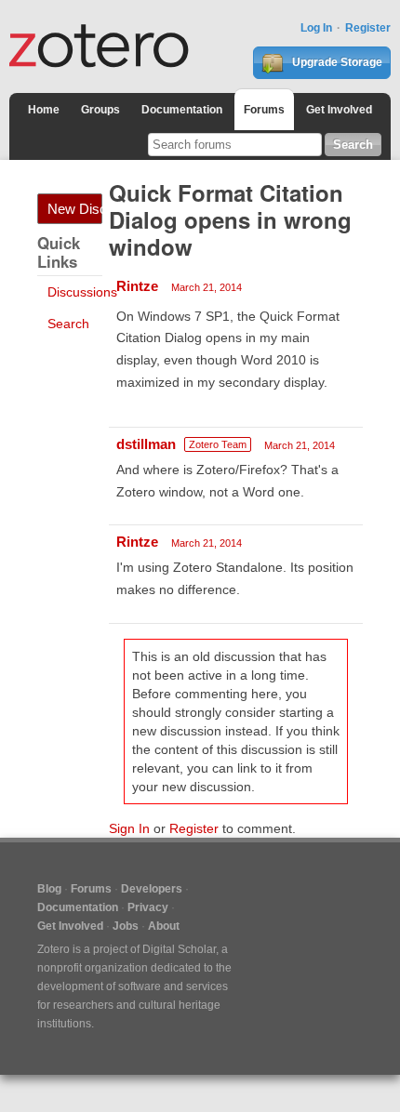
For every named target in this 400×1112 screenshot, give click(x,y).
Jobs (126, 926)
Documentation (181, 109)
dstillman (146, 444)
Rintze (137, 286)
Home (44, 109)
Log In (316, 27)
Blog (49, 888)
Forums (264, 109)
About (164, 926)
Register (368, 27)
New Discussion (74, 209)
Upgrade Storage (335, 62)
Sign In (129, 828)
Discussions (82, 292)
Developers (151, 888)
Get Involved (339, 109)
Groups (100, 109)
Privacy (147, 907)
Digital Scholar (179, 949)
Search (68, 323)
